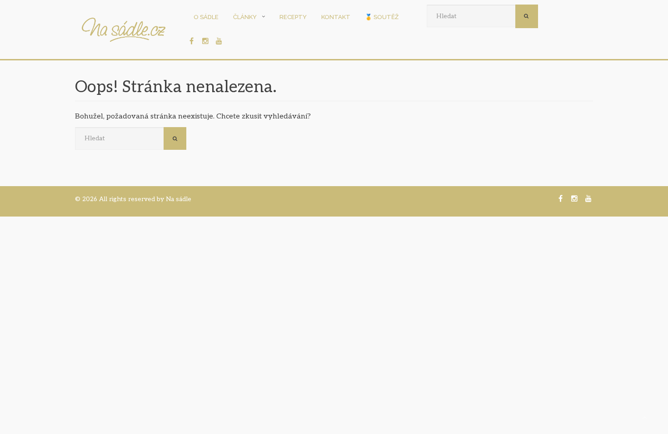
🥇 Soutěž (382, 17)
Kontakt (335, 17)
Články (245, 17)
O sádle (206, 17)
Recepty (293, 17)
